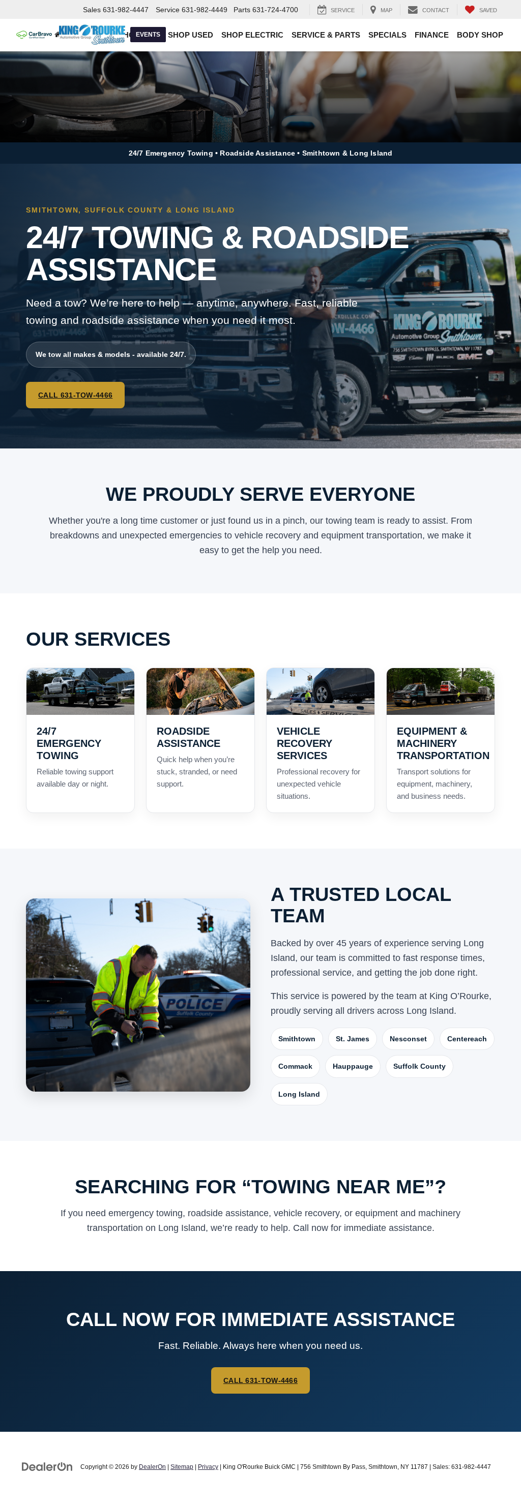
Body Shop (480, 35)
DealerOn (152, 1466)
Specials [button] (387, 35)
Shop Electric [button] (252, 35)
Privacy (208, 1466)
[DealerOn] (47, 1466)
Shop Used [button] (190, 35)
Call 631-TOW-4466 (75, 395)
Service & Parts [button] (326, 35)
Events (148, 34)
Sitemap (181, 1466)
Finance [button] (432, 35)
